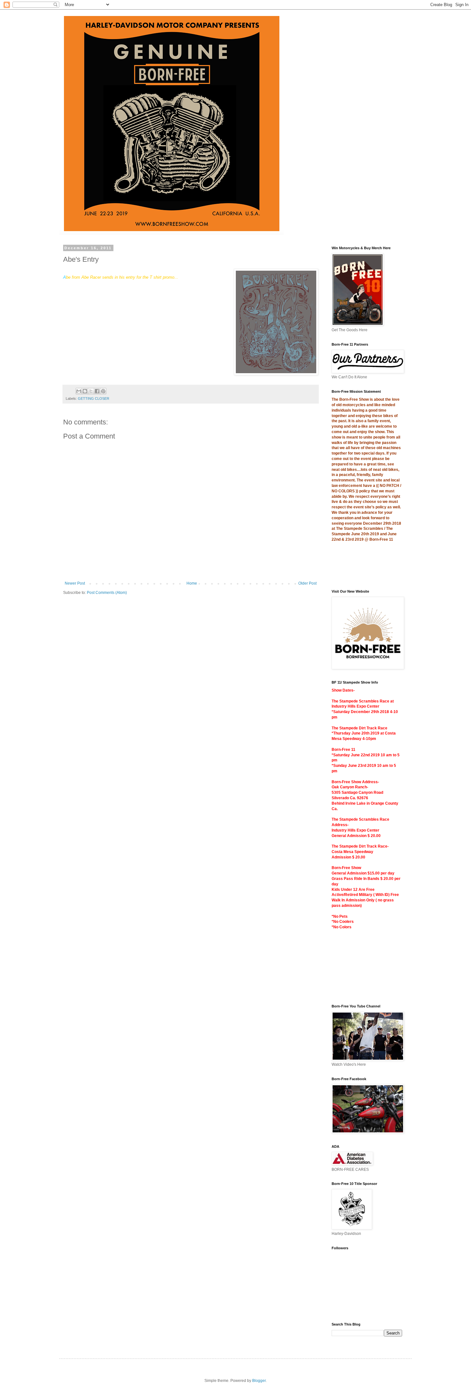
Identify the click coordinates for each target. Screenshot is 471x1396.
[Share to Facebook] (97, 391)
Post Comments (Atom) (107, 592)
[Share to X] (91, 391)
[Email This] (79, 391)
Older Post (307, 583)
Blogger (259, 1380)
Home (191, 583)
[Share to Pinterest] (103, 391)
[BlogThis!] (85, 391)
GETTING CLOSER (93, 398)
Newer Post (75, 583)
